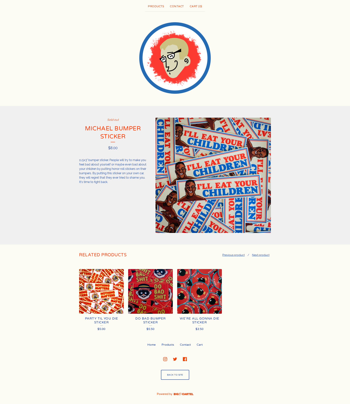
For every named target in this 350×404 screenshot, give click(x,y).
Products (156, 6)
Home (151, 345)
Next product (260, 255)
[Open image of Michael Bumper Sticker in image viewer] (213, 175)
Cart (200, 345)
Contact (177, 6)
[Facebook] (185, 359)
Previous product (233, 255)
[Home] (175, 58)
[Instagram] (165, 359)
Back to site (175, 375)
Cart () (196, 6)
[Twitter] (175, 359)
